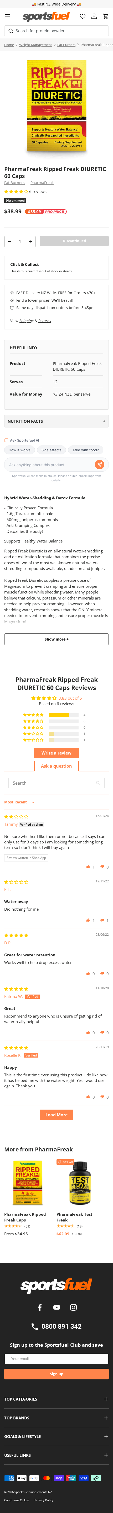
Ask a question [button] (56, 766)
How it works (19, 450)
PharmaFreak (42, 182)
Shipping (26, 320)
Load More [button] (56, 1115)
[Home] (56, 1288)
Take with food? (86, 450)
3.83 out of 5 (70, 698)
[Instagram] (73, 1308)
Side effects (51, 450)
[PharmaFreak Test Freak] (80, 1182)
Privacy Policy (43, 1500)
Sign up (56, 1373)
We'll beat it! (62, 300)
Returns (44, 320)
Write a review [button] (56, 753)
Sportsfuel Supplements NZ (33, 1492)
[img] (16, 816)
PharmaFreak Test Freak (74, 1217)
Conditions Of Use (16, 1500)
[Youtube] (57, 1308)
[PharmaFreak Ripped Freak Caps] (27, 1182)
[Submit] (10, 30)
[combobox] (56, 30)
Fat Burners (66, 45)
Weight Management (35, 45)
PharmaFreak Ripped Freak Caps (25, 1217)
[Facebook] (40, 1308)
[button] (105, 16)
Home (9, 45)
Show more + (57, 639)
